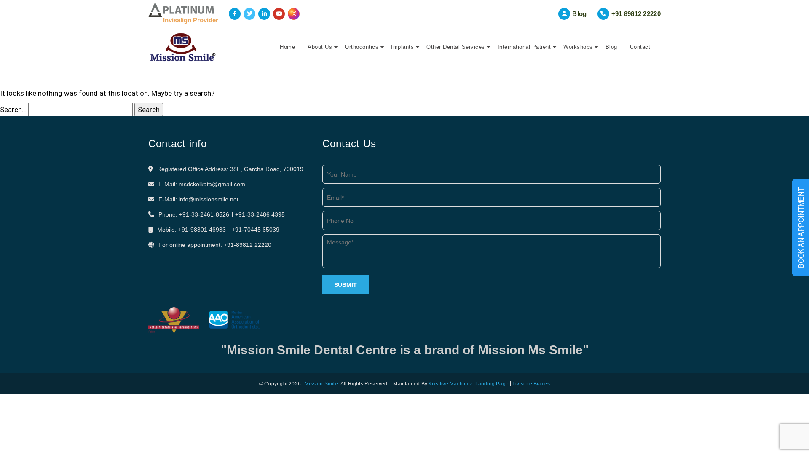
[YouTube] (279, 14)
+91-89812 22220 (247, 244)
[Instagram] (294, 14)
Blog (579, 13)
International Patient (524, 47)
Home (287, 47)
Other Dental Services (455, 47)
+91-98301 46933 (202, 229)
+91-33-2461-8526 (204, 214)
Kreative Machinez (450, 384)
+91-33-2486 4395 (260, 214)
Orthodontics (361, 47)
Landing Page (492, 384)
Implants (402, 47)
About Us (320, 47)
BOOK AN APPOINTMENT (801, 227)
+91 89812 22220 (636, 13)
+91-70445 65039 (255, 229)
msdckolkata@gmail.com (212, 184)
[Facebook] (235, 14)
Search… (13, 109)
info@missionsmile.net (208, 199)
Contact (640, 47)
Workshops (578, 47)
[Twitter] (249, 14)
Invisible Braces (531, 384)
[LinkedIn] (264, 14)
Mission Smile (321, 384)
